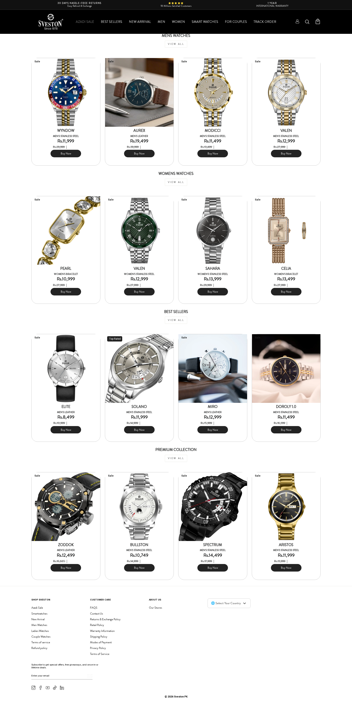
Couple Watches (40, 637)
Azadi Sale (85, 21)
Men (161, 21)
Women (178, 21)
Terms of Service (99, 654)
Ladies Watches (40, 631)
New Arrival (140, 21)
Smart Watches (205, 21)
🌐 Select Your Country (226, 603)
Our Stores (155, 608)
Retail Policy (97, 625)
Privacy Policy (98, 648)
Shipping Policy (98, 637)
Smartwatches (39, 613)
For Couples (236, 21)
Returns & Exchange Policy (105, 619)
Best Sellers (111, 21)
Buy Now (66, 153)
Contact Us (96, 613)
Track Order (265, 21)
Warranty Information (102, 631)
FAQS (93, 608)
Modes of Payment (101, 642)
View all (176, 44)
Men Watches (39, 625)
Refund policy (39, 648)
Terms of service (40, 642)
